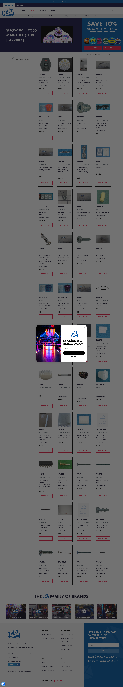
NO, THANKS (74, 356)
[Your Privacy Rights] (3, 684)
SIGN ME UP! (74, 353)
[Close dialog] (84, 327)
